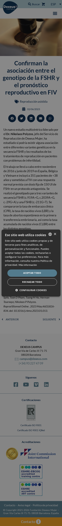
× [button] (55, 234)
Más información (28, 264)
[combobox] (50, 234)
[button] (31, 290)
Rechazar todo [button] (32, 281)
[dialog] (31, 263)
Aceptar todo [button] (32, 272)
